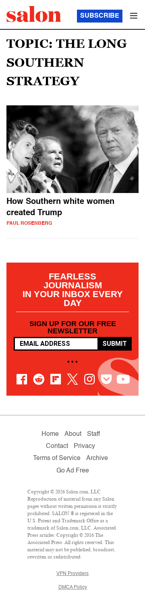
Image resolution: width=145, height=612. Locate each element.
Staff (93, 434)
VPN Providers (72, 573)
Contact (57, 446)
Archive (97, 458)
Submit (114, 343)
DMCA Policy (72, 587)
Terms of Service (57, 458)
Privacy (84, 446)
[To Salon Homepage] (33, 14)
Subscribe (99, 16)
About (72, 434)
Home (50, 434)
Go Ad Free (72, 471)
